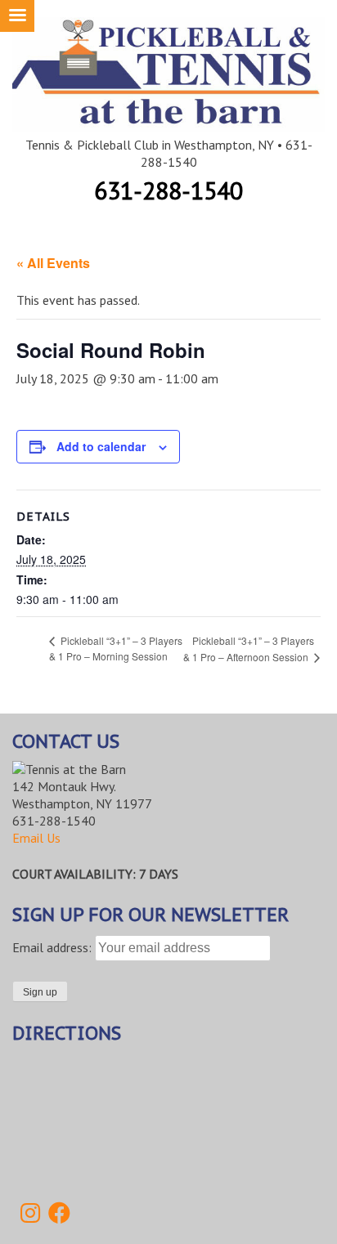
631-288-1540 (168, 190)
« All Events (53, 262)
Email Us (36, 838)
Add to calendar (101, 446)
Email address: (53, 947)
